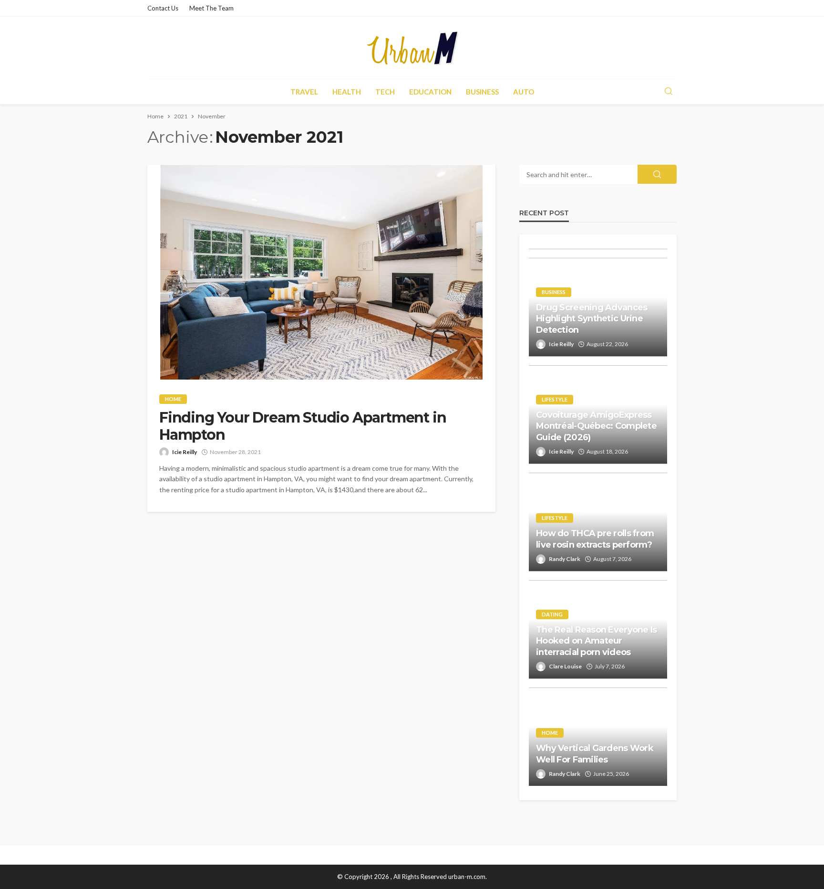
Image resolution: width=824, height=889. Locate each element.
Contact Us (162, 8)
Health (346, 91)
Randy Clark (564, 558)
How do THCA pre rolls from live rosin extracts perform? (595, 539)
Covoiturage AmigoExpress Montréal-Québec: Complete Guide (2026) (596, 426)
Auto (523, 91)
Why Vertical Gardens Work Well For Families (594, 753)
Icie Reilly (184, 451)
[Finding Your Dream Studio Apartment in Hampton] (321, 272)
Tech (385, 91)
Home (173, 399)
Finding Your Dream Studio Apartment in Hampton (302, 426)
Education (430, 91)
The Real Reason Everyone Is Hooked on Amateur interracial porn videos (596, 640)
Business (482, 91)
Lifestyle (554, 399)
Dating (552, 614)
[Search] (668, 91)
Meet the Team (211, 8)
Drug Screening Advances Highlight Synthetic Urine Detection (591, 318)
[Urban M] (412, 47)
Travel (304, 91)
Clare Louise (565, 666)
